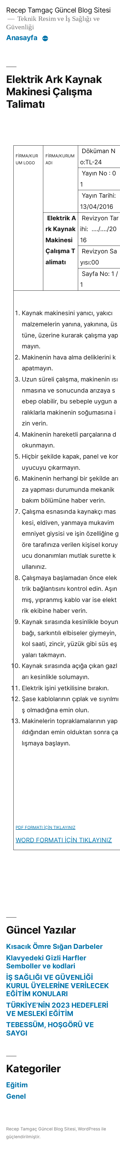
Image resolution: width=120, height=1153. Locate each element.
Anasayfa (21, 37)
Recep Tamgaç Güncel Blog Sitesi (58, 10)
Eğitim (17, 1085)
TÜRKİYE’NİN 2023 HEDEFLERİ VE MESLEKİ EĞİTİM (57, 1009)
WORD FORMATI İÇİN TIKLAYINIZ (64, 840)
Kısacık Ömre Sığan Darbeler (54, 946)
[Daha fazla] (45, 38)
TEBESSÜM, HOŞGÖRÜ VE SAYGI (50, 1028)
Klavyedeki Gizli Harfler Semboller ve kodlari (46, 962)
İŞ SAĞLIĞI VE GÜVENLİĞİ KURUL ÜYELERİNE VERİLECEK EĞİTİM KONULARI (57, 985)
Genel (16, 1096)
